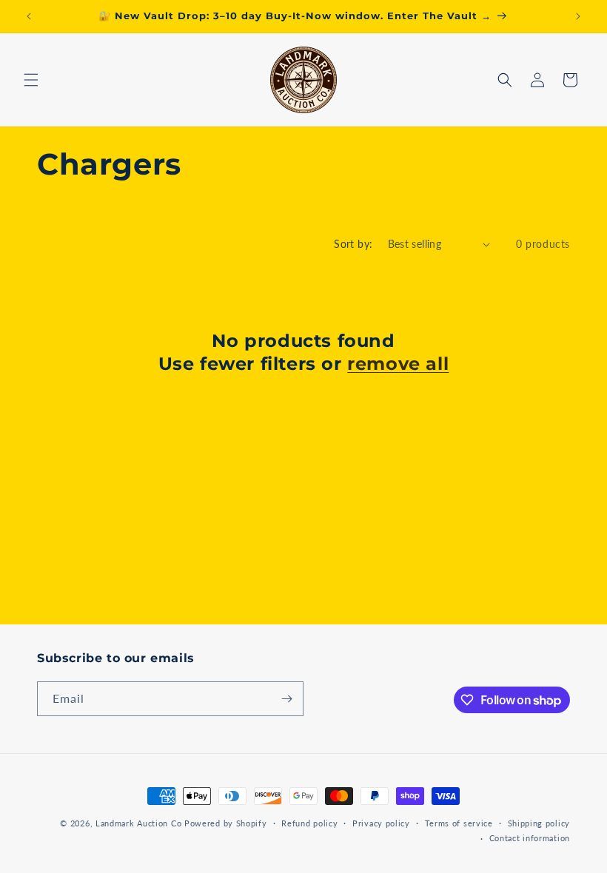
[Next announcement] (578, 16)
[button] (31, 80)
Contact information (529, 838)
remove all (398, 363)
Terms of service (459, 823)
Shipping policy (539, 823)
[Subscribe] (286, 698)
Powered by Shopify (225, 823)
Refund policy (309, 823)
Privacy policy (381, 823)
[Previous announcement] (29, 16)
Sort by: (353, 243)
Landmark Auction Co (138, 823)
